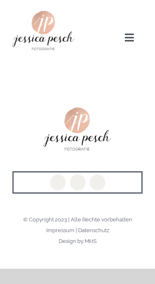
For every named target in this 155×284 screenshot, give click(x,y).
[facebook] (58, 182)
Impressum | (62, 230)
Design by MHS (78, 241)
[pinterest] (97, 182)
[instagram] (78, 182)
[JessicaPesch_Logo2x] (43, 13)
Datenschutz (93, 230)
